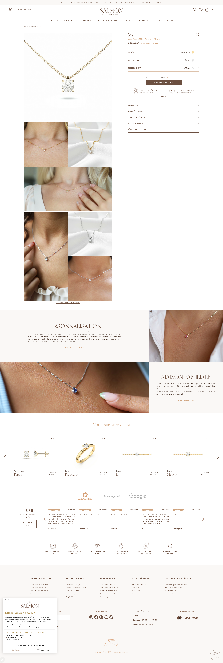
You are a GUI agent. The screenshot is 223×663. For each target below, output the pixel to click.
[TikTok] (111, 617)
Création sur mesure (107, 584)
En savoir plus (187, 400)
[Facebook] (96, 617)
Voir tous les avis (28, 524)
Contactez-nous (75, 347)
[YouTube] (106, 617)
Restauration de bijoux (108, 590)
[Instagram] (91, 617)
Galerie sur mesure (139, 584)
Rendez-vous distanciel (39, 590)
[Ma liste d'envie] (201, 10)
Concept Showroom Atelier (76, 587)
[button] (215, 655)
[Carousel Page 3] (165, 96)
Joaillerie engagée (72, 593)
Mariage (135, 593)
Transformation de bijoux (109, 587)
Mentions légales (171, 590)
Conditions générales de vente (176, 584)
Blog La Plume (71, 596)
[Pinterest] (101, 617)
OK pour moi (43, 650)
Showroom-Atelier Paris (39, 584)
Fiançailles (136, 590)
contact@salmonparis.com (145, 611)
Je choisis (16, 650)
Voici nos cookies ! (13, 640)
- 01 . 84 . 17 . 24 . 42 (145, 615)
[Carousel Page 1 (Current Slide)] (162, 96)
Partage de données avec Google (19, 635)
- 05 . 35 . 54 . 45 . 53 (145, 620)
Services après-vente (108, 593)
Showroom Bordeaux (38, 587)
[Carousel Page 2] (163, 96)
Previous (44, 519)
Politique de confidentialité (174, 587)
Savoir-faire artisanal (73, 590)
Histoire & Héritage (73, 584)
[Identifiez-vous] (213, 10)
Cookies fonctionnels (14, 637)
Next (203, 519)
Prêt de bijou (105, 596)
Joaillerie (135, 587)
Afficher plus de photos (68, 303)
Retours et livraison (172, 593)
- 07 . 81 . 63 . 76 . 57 (145, 624)
